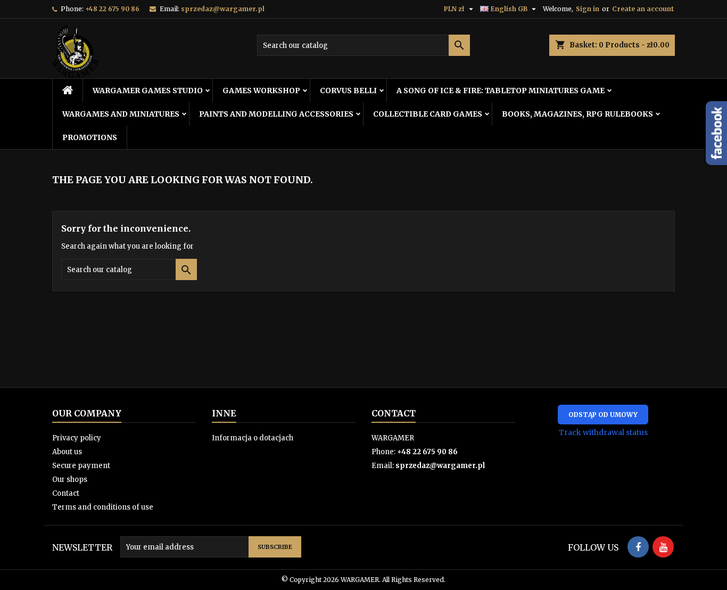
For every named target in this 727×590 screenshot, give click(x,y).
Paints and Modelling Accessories (276, 114)
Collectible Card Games (427, 114)
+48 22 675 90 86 (112, 9)
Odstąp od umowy (603, 415)
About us (67, 451)
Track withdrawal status (603, 432)
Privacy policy (76, 437)
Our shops (69, 479)
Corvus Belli (348, 90)
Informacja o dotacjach (252, 437)
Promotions (89, 137)
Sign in (587, 9)
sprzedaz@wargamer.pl (223, 9)
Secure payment (81, 465)
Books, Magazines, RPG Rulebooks (577, 114)
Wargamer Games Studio (148, 90)
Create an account (643, 9)
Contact (65, 493)
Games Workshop (261, 90)
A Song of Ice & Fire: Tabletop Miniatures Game (500, 90)
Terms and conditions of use (102, 507)
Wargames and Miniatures (120, 114)
